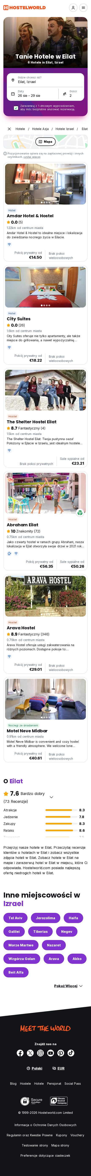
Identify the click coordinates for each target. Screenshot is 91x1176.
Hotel (11, 210)
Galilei (14, 931)
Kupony (61, 1135)
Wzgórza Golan (21, 959)
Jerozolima (45, 918)
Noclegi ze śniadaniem (23, 725)
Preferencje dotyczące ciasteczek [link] (45, 1155)
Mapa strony (60, 1145)
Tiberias (40, 931)
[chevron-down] (51, 797)
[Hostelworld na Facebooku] (20, 1053)
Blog (13, 1083)
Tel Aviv (15, 918)
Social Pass (73, 1083)
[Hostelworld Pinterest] (60, 1053)
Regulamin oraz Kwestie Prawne (30, 1135)
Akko (77, 959)
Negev (66, 931)
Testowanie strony (35, 1145)
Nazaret (54, 945)
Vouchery (77, 1135)
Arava (54, 959)
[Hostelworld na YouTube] (50, 1053)
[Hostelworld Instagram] (40, 1053)
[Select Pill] (73, 7)
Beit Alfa (15, 972)
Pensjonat (54, 1083)
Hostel (12, 416)
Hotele (39, 1083)
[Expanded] (9, 129)
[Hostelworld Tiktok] (71, 1053)
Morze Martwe (20, 945)
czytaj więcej (31, 156)
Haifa (73, 918)
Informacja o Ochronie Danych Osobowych (45, 1125)
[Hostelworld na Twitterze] (30, 1053)
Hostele (25, 1083)
